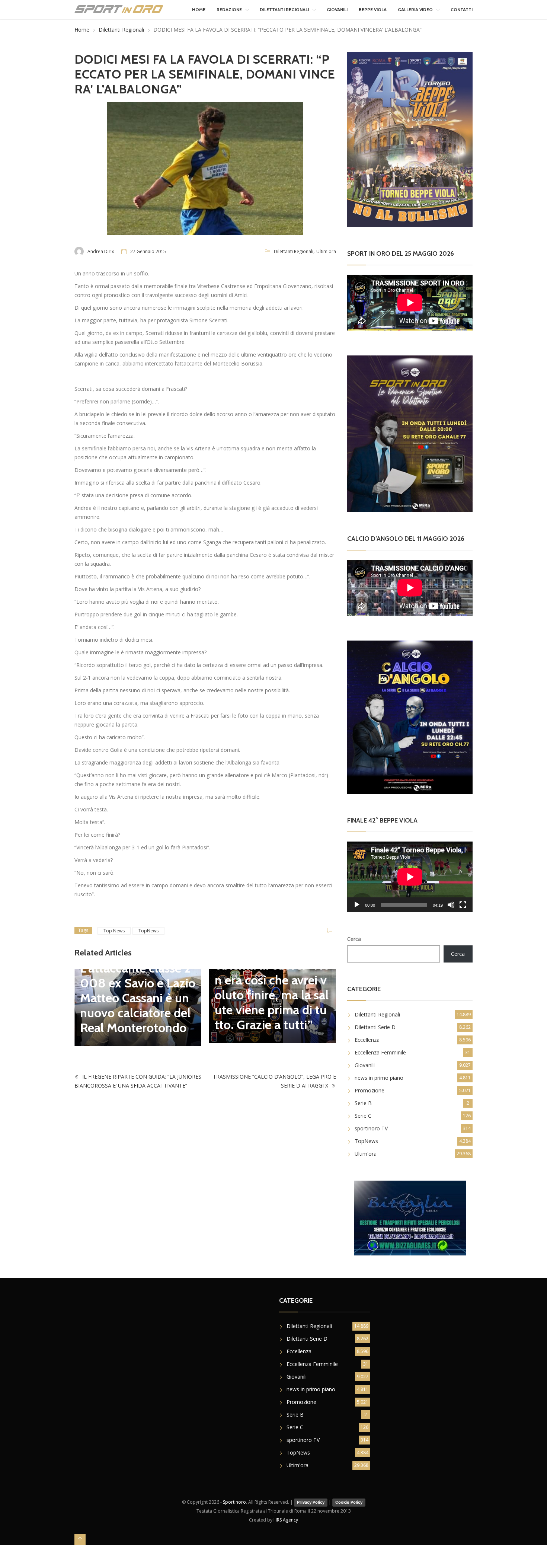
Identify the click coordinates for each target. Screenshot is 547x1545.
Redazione (229, 9)
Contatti (462, 9)
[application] (410, 877)
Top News (114, 931)
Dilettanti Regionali (284, 9)
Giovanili (337, 9)
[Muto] (451, 905)
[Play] (357, 905)
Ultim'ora (326, 251)
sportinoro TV (371, 1128)
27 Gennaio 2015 (148, 251)
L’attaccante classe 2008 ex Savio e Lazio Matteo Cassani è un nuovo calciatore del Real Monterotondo (137, 997)
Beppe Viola (373, 9)
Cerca (354, 938)
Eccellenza (367, 1039)
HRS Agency (286, 1520)
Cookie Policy (348, 1502)
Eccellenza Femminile (380, 1052)
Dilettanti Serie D (375, 1027)
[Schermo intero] (463, 905)
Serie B (363, 1103)
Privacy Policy (310, 1502)
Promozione (369, 1090)
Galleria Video (415, 9)
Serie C (363, 1115)
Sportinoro (234, 1502)
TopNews (148, 931)
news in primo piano (379, 1077)
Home (198, 9)
